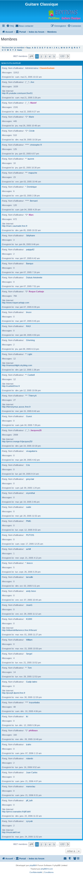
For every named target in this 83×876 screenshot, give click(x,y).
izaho (28, 744)
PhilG (28, 521)
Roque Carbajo (36, 291)
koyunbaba (34, 702)
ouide (28, 507)
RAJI (28, 326)
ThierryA (32, 395)
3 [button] (45, 56)
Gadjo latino (31, 682)
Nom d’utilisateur (11, 63)
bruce (28, 312)
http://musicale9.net (11, 832)
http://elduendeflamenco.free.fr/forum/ (19, 630)
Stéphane (30, 235)
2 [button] (41, 56)
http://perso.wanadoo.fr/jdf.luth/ (16, 811)
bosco (30, 563)
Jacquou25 (36, 430)
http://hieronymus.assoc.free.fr (16, 407)
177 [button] (62, 56)
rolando (29, 758)
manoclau (30, 786)
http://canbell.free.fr (11, 386)
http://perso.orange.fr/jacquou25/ (17, 441)
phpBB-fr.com (47, 869)
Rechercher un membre (13, 47)
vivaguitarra (31, 451)
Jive (32, 82)
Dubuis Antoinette (34, 277)
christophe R (36, 145)
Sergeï (29, 654)
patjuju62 (30, 249)
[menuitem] (10, 26)
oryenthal (30, 493)
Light (30, 354)
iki (27, 716)
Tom (30, 668)
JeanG (29, 605)
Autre (19, 50)
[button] (31, 56)
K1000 (29, 619)
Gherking (30, 340)
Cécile (32, 131)
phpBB (33, 865)
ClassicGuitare (47, 68)
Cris (28, 465)
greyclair (30, 479)
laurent (31, 159)
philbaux (33, 730)
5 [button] (54, 56)
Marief (33, 103)
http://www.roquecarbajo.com (15, 302)
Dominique (32, 187)
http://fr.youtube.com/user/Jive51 (17, 93)
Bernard (33, 201)
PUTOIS (30, 535)
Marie (31, 117)
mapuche (32, 173)
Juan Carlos (31, 772)
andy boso (31, 591)
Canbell (31, 375)
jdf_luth (29, 800)
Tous (28, 48)
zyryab (29, 821)
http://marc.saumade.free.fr (14, 226)
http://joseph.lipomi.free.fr (13, 693)
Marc (31, 215)
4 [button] (49, 56)
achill (28, 549)
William (29, 640)
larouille (29, 577)
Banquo (29, 263)
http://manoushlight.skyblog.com (17, 365)
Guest (29, 416)
